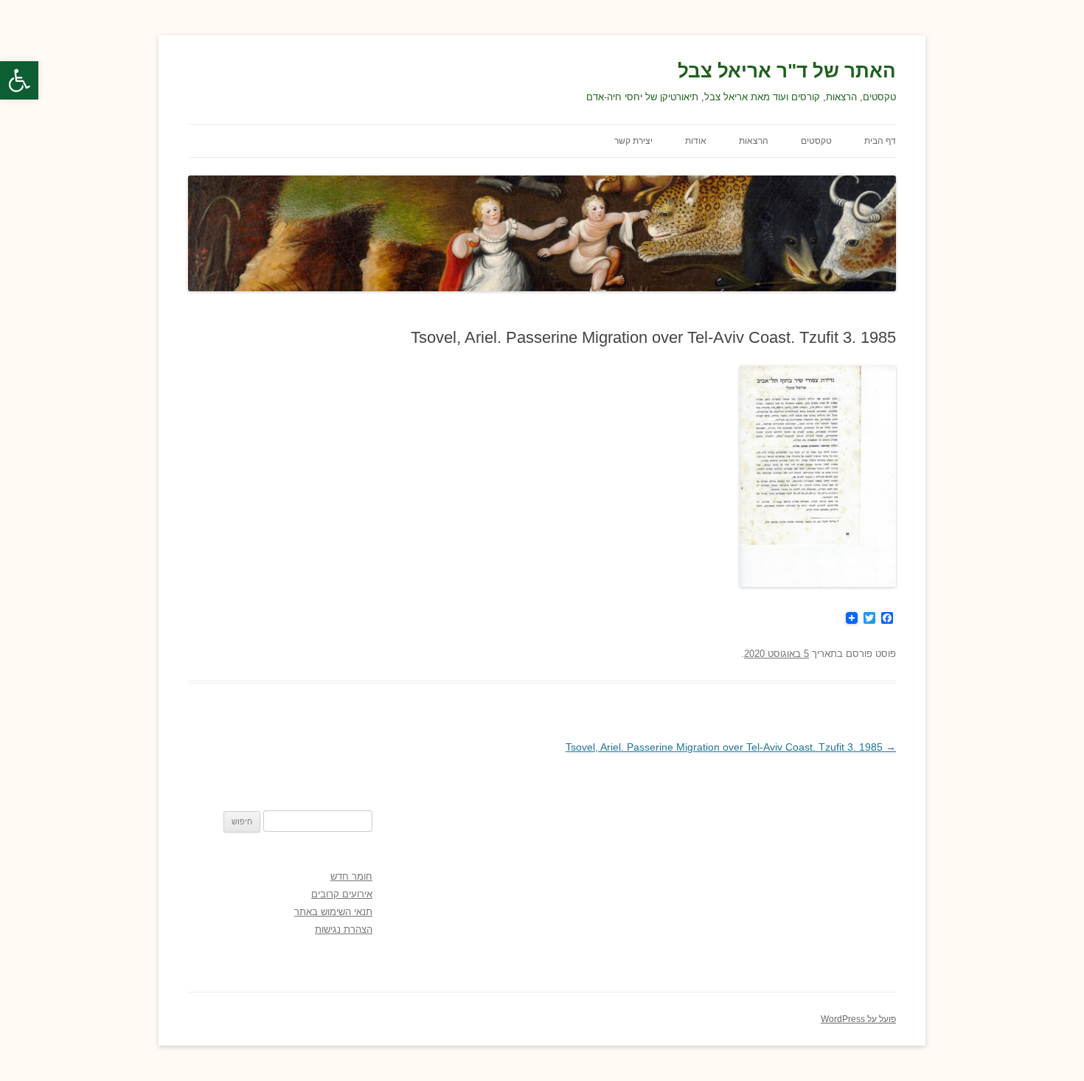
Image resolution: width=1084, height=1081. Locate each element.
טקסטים (816, 141)
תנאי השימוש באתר (333, 911)
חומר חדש (351, 876)
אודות (695, 141)
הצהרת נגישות (343, 929)
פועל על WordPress (858, 1019)
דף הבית (880, 141)
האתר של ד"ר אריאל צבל (787, 71)
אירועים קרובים (341, 894)
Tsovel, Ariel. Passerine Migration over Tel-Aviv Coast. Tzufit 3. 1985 (731, 747)
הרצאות (753, 141)
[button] (19, 80)
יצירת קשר (633, 141)
